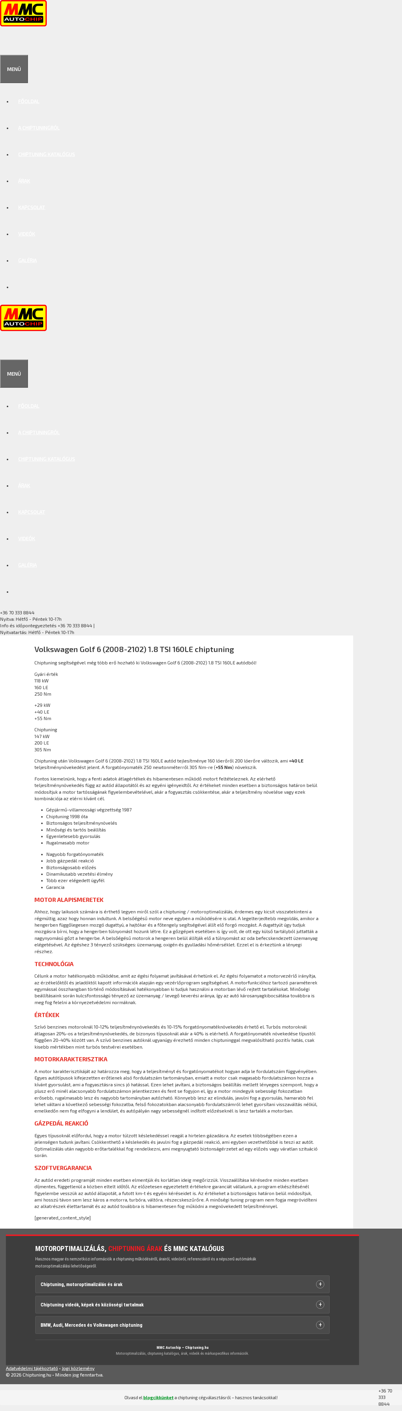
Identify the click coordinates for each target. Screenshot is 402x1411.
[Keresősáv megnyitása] (6, 41)
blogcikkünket (158, 1397)
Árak (24, 181)
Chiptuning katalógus (46, 154)
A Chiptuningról (39, 128)
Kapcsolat (31, 207)
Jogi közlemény (78, 1368)
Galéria (27, 260)
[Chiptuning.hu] (23, 24)
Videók (26, 234)
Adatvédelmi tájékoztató (32, 1368)
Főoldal (28, 101)
